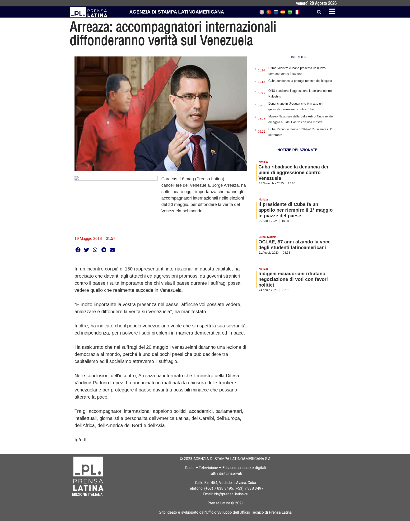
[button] (319, 12)
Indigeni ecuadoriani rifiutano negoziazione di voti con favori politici (293, 279)
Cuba (262, 237)
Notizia (263, 162)
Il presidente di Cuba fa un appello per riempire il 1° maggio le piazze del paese (295, 210)
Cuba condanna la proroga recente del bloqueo (300, 81)
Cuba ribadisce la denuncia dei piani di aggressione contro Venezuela (293, 172)
